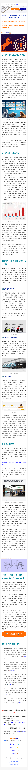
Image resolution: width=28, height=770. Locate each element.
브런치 (18, 731)
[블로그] (21, 758)
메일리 (23, 731)
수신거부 (11, 764)
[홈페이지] (6, 758)
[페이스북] (14, 758)
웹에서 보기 (18, 4)
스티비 (11, 722)
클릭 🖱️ (13, 670)
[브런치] (18, 758)
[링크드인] (10, 758)
